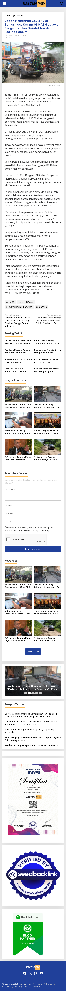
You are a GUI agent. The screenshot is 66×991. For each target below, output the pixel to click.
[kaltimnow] (34, 3)
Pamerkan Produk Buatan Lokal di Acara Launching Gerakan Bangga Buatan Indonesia (17, 321)
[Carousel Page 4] (36, 693)
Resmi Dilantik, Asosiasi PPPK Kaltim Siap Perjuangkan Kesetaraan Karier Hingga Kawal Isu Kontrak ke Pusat (47, 360)
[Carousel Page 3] (33, 693)
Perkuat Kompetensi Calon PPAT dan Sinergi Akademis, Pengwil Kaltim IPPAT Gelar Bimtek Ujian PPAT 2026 (18, 360)
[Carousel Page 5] (40, 693)
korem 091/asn (26, 301)
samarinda (41, 306)
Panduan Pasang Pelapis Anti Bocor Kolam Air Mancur (17, 351)
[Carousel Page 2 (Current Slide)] (29, 693)
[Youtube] (41, 973)
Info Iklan (6, 986)
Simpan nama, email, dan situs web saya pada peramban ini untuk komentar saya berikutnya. (29, 529)
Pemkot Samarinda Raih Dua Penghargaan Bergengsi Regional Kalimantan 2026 (46, 370)
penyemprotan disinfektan (19, 306)
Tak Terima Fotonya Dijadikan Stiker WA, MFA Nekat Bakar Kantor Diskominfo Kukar (46, 405)
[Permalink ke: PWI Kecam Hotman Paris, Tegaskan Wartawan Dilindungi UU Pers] (18, 446)
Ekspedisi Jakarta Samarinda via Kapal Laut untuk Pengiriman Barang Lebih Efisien (18, 370)
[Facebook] (25, 973)
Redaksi (39, 984)
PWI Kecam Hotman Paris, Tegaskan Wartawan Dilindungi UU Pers (18, 458)
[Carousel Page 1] (25, 693)
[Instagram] (36, 973)
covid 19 (10, 301)
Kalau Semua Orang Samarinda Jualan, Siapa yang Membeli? (47, 342)
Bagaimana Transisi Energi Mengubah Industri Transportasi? (47, 351)
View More (33, 651)
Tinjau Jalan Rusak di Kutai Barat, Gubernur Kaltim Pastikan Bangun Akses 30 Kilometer (46, 458)
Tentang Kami (21, 986)
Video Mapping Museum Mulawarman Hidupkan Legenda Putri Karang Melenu (46, 432)
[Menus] (4, 3)
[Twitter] (30, 973)
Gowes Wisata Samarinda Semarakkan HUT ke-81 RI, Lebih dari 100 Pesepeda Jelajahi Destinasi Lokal (18, 342)
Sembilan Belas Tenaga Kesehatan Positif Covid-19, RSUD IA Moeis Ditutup (48, 319)
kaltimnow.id (25, 983)
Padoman (36, 986)
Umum (7, 38)
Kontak (49, 984)
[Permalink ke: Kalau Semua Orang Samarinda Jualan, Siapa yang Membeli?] (18, 420)
